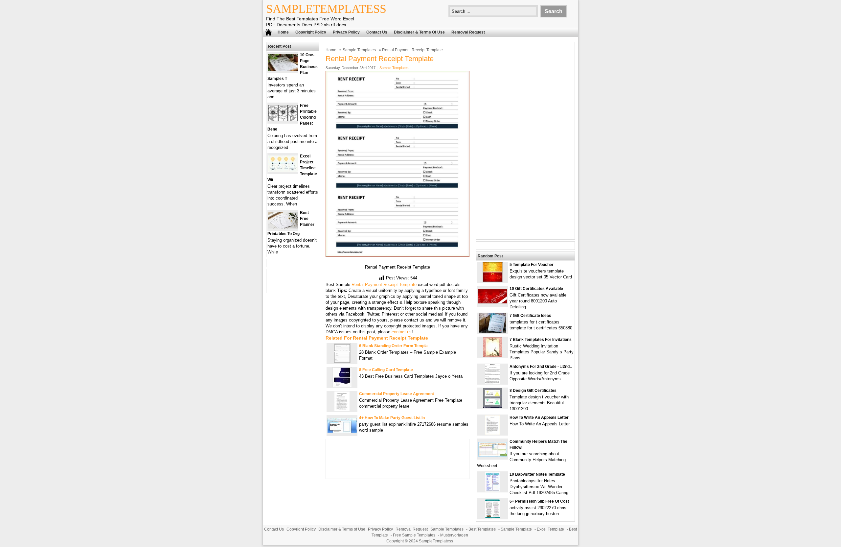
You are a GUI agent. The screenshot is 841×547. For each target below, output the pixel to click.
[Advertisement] (525, 140)
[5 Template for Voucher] (493, 280)
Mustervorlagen (454, 535)
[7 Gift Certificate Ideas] (492, 331)
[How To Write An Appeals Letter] (492, 433)
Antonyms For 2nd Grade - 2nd (541, 366)
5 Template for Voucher (532, 264)
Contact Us (376, 32)
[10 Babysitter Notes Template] (492, 490)
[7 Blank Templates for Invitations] (492, 355)
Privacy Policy (346, 32)
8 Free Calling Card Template (386, 370)
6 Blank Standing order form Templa (393, 346)
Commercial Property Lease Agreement (396, 394)
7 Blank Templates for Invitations (541, 339)
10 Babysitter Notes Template (537, 474)
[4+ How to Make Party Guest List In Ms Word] (342, 431)
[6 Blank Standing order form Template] (342, 361)
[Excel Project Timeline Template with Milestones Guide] (283, 170)
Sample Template (516, 529)
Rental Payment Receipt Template (384, 284)
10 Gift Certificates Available (536, 288)
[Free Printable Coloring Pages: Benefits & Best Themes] (283, 119)
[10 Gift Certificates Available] (492, 301)
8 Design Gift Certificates (533, 390)
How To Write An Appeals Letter (539, 417)
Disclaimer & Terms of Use (419, 32)
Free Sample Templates (414, 535)
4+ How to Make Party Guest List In (392, 418)
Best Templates (482, 529)
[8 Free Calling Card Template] (342, 385)
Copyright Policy (310, 32)
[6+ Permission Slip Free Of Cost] (492, 517)
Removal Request (468, 32)
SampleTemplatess (326, 8)
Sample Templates (359, 50)
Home (283, 32)
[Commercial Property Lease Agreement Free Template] (342, 409)
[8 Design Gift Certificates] (492, 406)
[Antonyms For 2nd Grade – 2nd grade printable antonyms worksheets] (492, 382)
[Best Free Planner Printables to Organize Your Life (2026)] (283, 227)
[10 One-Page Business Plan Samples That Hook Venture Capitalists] (283, 69)
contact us (402, 331)
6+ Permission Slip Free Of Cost (539, 501)
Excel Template (550, 529)
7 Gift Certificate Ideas (530, 315)
